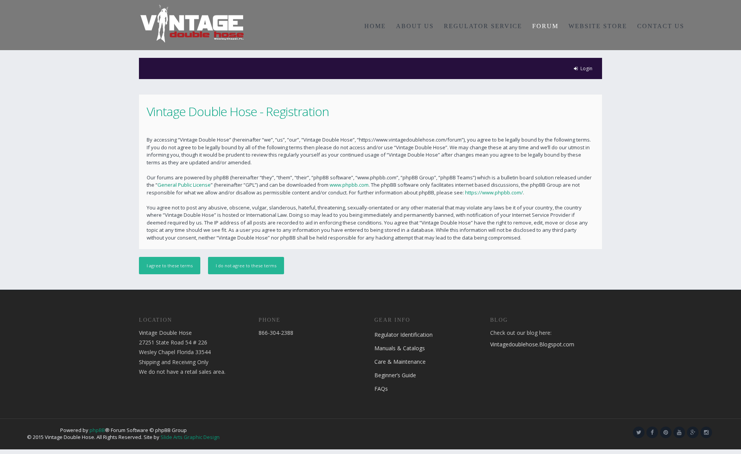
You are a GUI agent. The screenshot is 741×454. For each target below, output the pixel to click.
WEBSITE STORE (597, 26)
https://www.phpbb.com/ (494, 192)
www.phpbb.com (349, 184)
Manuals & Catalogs (399, 348)
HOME (375, 26)
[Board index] (192, 23)
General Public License (184, 184)
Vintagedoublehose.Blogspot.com (532, 344)
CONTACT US (660, 26)
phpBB (97, 430)
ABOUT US (415, 26)
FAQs (381, 388)
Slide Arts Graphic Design (190, 437)
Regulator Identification (403, 334)
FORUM (545, 26)
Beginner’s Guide (395, 375)
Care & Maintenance (400, 361)
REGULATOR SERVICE (483, 26)
